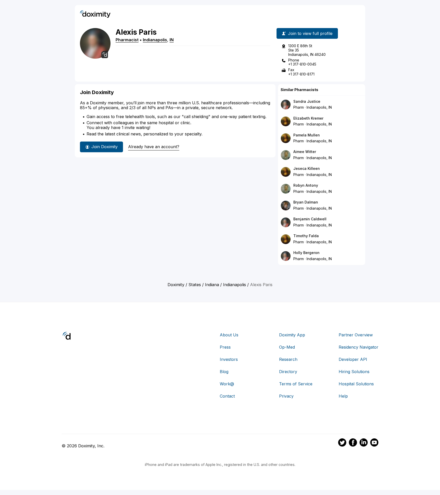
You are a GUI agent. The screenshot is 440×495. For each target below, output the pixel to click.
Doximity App (292, 334)
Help (343, 396)
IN (172, 39)
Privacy (286, 396)
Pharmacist (127, 39)
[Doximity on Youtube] (374, 443)
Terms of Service (295, 383)
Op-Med (287, 347)
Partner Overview (356, 334)
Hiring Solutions (354, 371)
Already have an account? (153, 146)
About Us (229, 334)
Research (288, 359)
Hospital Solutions (356, 383)
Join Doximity (104, 146)
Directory (288, 371)
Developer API (353, 359)
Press (225, 347)
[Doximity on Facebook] (353, 443)
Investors (229, 359)
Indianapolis (155, 39)
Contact (227, 396)
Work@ (227, 383)
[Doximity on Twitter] (342, 443)
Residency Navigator (358, 347)
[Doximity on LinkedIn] (364, 443)
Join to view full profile (310, 33)
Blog (224, 371)
